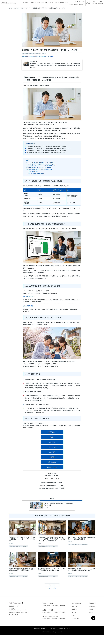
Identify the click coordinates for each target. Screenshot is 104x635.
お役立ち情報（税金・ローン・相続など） (31, 53)
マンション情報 (52, 447)
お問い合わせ (92, 603)
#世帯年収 (42, 56)
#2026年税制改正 (26, 56)
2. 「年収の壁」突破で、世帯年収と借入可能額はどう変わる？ (41, 165)
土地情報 (52, 437)
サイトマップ (37, 628)
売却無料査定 (52, 452)
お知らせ (74, 612)
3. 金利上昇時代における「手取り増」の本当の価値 (38, 167)
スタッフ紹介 (75, 606)
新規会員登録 (52, 457)
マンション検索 (39, 2)
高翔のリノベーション (52, 467)
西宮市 (48, 605)
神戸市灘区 (62, 605)
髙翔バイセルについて (77, 603)
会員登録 (91, 609)
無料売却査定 (92, 606)
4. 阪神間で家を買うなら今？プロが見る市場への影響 (39, 169)
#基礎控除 (37, 56)
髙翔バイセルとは (63, 2)
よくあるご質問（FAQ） (32, 171)
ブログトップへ (52, 588)
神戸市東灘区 (55, 605)
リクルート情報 (75, 618)
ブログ (73, 615)
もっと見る (52, 585)
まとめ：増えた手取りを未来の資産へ (35, 173)
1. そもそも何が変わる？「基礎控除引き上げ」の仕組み (39, 162)
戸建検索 (25, 2)
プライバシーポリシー (51, 628)
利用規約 (43, 628)
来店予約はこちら (52, 432)
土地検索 (31, 2)
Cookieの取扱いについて (64, 628)
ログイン (91, 612)
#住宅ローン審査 (49, 56)
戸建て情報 (52, 442)
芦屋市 (44, 605)
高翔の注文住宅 (52, 462)
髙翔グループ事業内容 (51, 2)
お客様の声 (74, 609)
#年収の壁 (32, 56)
